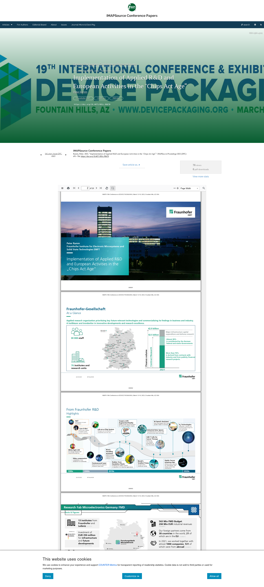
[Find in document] (204, 188)
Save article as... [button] (131, 165)
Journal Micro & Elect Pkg (83, 25)
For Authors (22, 25)
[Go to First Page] (74, 188)
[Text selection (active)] (113, 188)
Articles (5, 25)
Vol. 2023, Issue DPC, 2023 (86, 71)
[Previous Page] (78, 188)
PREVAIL (116, 98)
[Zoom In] (178, 188)
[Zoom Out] (174, 188)
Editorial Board (39, 25)
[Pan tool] (106, 188)
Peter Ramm (80, 92)
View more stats (201, 176)
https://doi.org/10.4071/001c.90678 (92, 104)
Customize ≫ (133, 576)
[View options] (62, 188)
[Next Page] (96, 188)
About (54, 25)
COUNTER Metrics (108, 564)
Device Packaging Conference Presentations (104, 64)
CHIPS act (101, 98)
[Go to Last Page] (101, 188)
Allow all (215, 576)
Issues (64, 25)
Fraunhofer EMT (83, 98)
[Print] (68, 188)
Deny (49, 576)
